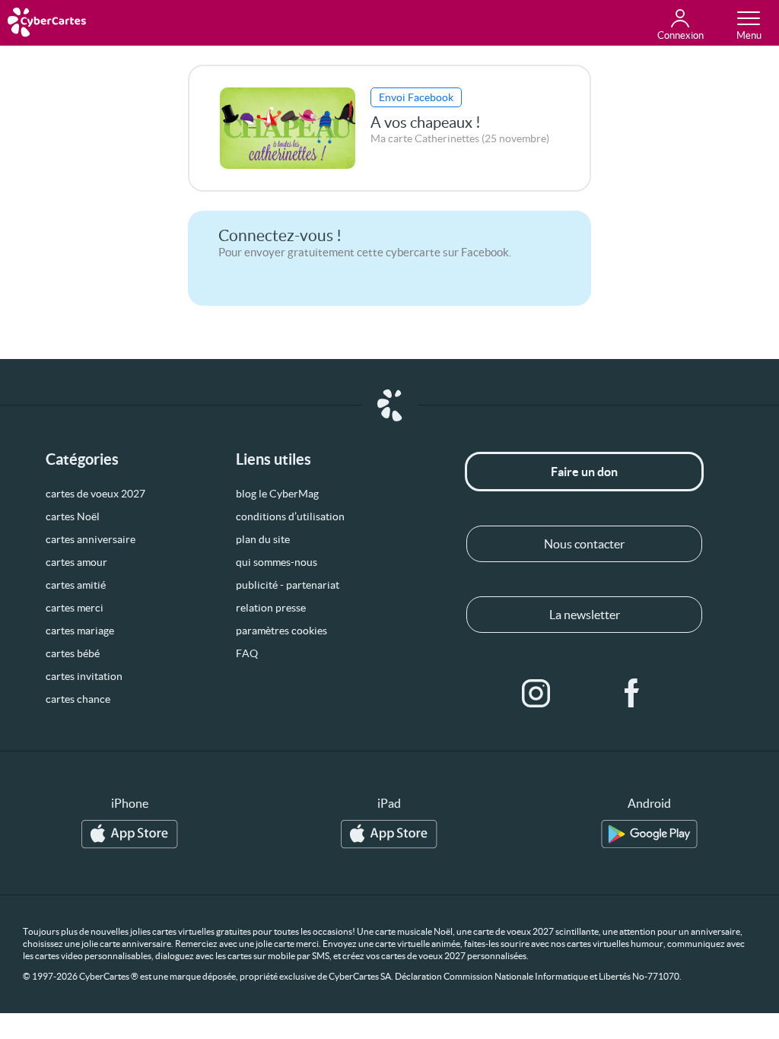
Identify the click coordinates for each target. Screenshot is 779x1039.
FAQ (247, 653)
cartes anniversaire (90, 539)
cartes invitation (84, 676)
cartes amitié (76, 585)
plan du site (263, 539)
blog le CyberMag (277, 494)
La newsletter (584, 614)
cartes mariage (80, 630)
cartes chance (78, 699)
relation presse (271, 608)
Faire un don (584, 471)
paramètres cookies (281, 630)
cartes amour (76, 562)
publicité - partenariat (287, 585)
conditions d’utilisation (290, 516)
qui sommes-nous (276, 562)
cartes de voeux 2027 (95, 494)
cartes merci (74, 608)
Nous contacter (584, 544)
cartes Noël (73, 516)
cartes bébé (73, 653)
